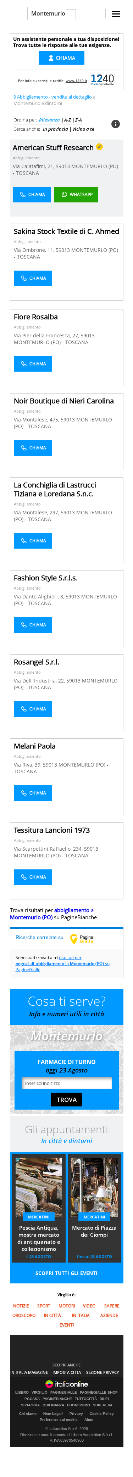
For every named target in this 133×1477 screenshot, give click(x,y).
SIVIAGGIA (30, 1405)
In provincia (55, 129)
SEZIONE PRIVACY (102, 1372)
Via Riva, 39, (28, 764)
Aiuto (88, 1420)
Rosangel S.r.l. (36, 662)
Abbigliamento (26, 157)
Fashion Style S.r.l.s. (46, 578)
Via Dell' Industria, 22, (40, 680)
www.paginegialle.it (87, 939)
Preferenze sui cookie (59, 1420)
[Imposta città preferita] (18, 13)
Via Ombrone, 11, (35, 250)
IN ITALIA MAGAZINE (29, 1372)
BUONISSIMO (78, 1405)
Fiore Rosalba (36, 316)
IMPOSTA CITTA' (67, 1372)
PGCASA (32, 1399)
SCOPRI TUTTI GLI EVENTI (66, 1273)
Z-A (78, 120)
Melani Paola (35, 746)
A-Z (67, 120)
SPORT (43, 1306)
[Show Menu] (116, 14)
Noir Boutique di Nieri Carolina (64, 401)
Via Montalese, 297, (37, 512)
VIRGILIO (40, 1392)
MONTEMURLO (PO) (94, 166)
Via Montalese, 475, (37, 419)
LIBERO (22, 1392)
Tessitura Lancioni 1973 (52, 830)
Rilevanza (49, 120)
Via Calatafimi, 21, (34, 166)
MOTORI (67, 1306)
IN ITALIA (81, 1315)
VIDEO (89, 1306)
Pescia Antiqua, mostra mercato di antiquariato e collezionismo (38, 1238)
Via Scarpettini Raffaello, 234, (49, 848)
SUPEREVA (102, 1405)
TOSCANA (27, 173)
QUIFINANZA (53, 1405)
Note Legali (53, 1414)
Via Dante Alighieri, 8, (40, 596)
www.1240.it (76, 80)
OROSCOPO (23, 1315)
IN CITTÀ (52, 1315)
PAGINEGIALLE (63, 1392)
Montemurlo (48, 13)
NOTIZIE (21, 1306)
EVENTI (67, 1325)
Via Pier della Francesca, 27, (47, 335)
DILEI (104, 1399)
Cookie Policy (102, 1414)
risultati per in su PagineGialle (63, 964)
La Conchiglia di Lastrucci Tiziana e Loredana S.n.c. (55, 489)
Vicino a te (83, 129)
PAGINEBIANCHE (57, 1399)
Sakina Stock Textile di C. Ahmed (66, 231)
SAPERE (112, 1306)
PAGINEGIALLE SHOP (99, 1392)
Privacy (76, 1414)
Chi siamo (28, 1414)
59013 (63, 166)
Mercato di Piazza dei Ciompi (94, 1231)
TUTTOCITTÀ (86, 1399)
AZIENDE (109, 1315)
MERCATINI (39, 1216)
